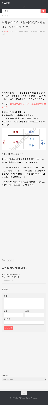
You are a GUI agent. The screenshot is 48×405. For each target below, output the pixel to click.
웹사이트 (7, 319)
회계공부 (10, 260)
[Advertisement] (24, 64)
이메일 (27, 311)
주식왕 (6, 31)
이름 (5, 311)
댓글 (6, 296)
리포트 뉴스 (6, 16)
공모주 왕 (5, 3)
